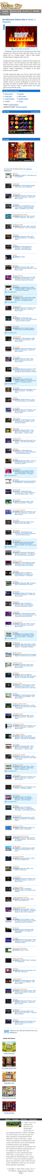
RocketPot (16, 520)
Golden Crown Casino (20, 704)
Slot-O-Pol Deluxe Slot (9, 1098)
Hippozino (16, 602)
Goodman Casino (18, 724)
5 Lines (20, 101)
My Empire (16, 388)
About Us (7, 1119)
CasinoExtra (17, 877)
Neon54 (15, 632)
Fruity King (16, 642)
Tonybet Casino (18, 276)
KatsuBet (16, 326)
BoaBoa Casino (18, 765)
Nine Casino (16, 490)
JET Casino (16, 357)
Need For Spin (17, 683)
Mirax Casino (17, 377)
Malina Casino (17, 561)
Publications (24, 1119)
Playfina (15, 449)
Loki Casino (16, 775)
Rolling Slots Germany (20, 989)
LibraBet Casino (18, 714)
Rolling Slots (17, 439)
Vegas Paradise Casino (20, 897)
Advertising (15, 1119)
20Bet (15, 255)
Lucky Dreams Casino (20, 214)
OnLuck (15, 999)
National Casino (18, 225)
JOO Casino (16, 194)
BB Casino (16, 795)
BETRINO (16, 673)
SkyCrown (16, 591)
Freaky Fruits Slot (9, 1053)
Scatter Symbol (9, 99)
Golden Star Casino (19, 755)
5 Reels (7, 101)
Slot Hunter (16, 530)
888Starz (15, 286)
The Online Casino (18, 734)
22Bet (15, 316)
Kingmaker (16, 612)
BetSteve (16, 928)
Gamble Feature (23, 99)
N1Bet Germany (18, 958)
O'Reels (15, 581)
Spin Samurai (17, 785)
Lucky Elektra (17, 979)
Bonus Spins (9, 94)
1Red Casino (17, 306)
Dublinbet (16, 867)
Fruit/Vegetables (13, 105)
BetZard (15, 1020)
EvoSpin (15, 938)
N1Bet (15, 245)
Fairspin (15, 367)
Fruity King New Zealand (20, 836)
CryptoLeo (16, 1009)
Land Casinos (33, 1119)
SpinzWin (16, 571)
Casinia (15, 459)
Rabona (15, 398)
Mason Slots (17, 500)
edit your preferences (10, 1032)
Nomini (15, 693)
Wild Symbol (22, 96)
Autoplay (21, 94)
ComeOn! (16, 204)
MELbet (15, 174)
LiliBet (15, 918)
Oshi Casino (16, 541)
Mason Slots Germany (20, 948)
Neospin (15, 265)
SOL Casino (16, 418)
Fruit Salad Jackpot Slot (9, 1068)
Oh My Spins (17, 846)
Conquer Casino (18, 887)
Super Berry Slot (9, 1083)
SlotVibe (15, 969)
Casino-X (16, 479)
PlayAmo (16, 235)
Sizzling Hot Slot (9, 1113)
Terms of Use (22, 1171)
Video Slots (8, 96)
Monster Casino (18, 826)
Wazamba (16, 428)
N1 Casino (16, 347)
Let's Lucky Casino (19, 510)
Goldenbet (16, 184)
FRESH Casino (17, 663)
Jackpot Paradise (18, 856)
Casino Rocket (17, 622)
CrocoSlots (16, 408)
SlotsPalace (16, 469)
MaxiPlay (16, 806)
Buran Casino (17, 816)
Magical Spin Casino (19, 907)
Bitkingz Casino (18, 296)
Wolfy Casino (17, 653)
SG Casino (16, 744)
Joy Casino (16, 551)
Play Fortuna (17, 337)
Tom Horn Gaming (21, 107)
